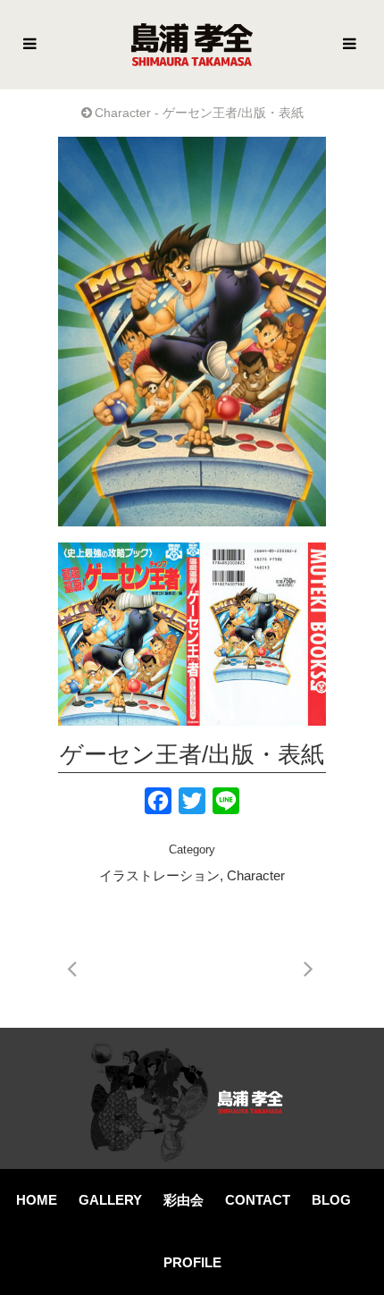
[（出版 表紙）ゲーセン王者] (192, 634)
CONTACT (257, 1199)
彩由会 (183, 1199)
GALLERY (110, 1199)
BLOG (331, 1199)
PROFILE (192, 1262)
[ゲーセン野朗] (192, 331)
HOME (36, 1199)
